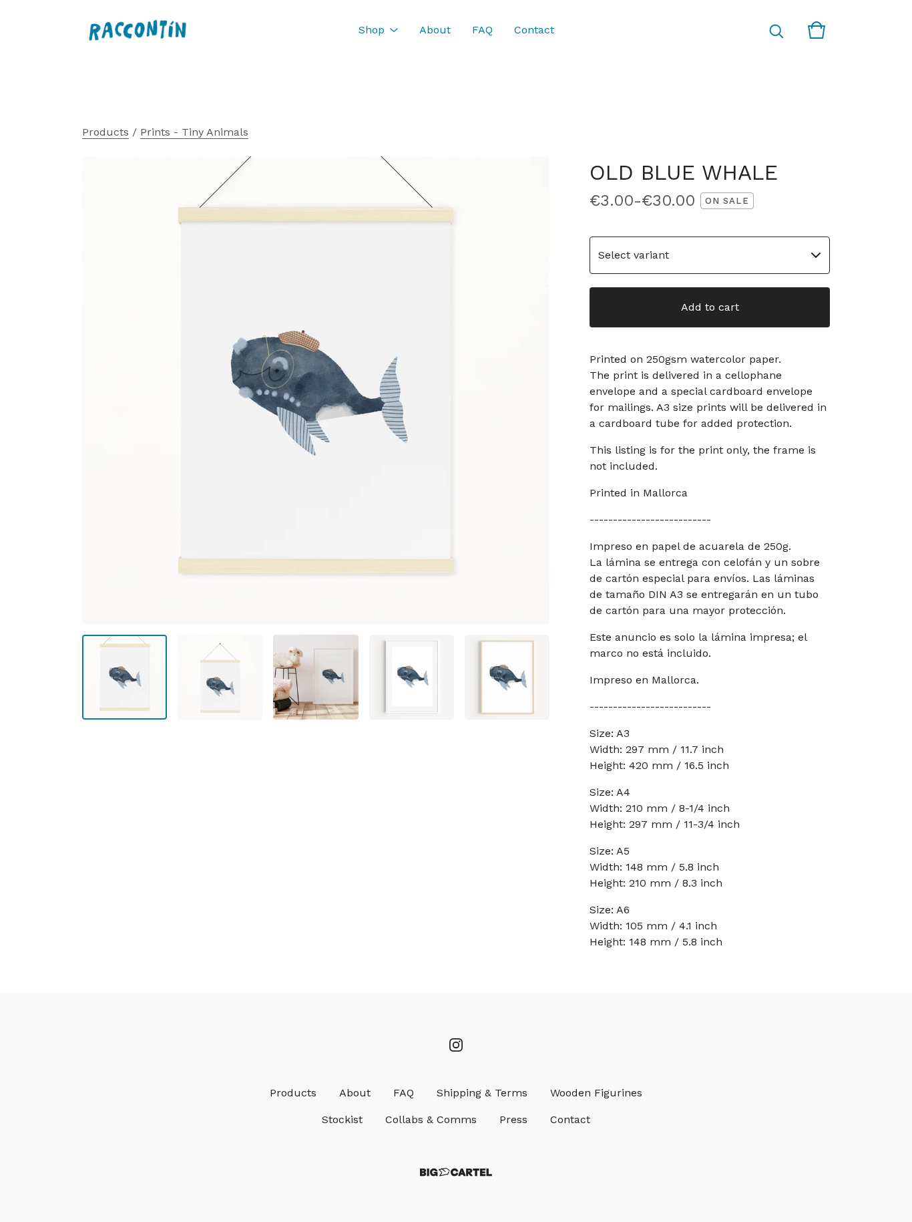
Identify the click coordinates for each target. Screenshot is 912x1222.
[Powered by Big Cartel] (456, 1172)
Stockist (342, 1119)
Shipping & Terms (482, 1092)
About (435, 29)
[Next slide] (530, 390)
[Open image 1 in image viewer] (315, 390)
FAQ (482, 29)
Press (513, 1119)
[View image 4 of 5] (411, 677)
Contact (534, 29)
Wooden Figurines (596, 1092)
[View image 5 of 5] (507, 677)
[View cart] (816, 30)
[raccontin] (137, 30)
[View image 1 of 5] (124, 677)
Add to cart (710, 307)
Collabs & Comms (431, 1119)
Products (105, 132)
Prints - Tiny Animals (194, 132)
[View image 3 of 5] (315, 677)
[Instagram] (456, 1045)
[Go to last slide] (100, 390)
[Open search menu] (776, 30)
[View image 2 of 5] (220, 677)
